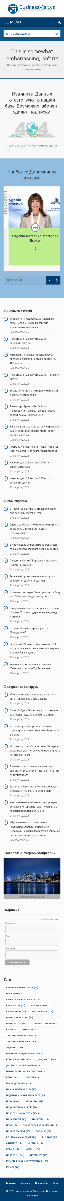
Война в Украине (18, 1059)
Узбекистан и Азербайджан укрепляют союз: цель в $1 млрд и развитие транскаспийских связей (33, 323)
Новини (13, 1101)
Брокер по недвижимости (24, 1053)
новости (15, 1155)
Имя (7, 936)
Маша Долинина (18, 1083)
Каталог (25, 1183)
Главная (11, 1183)
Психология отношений (40, 1125)
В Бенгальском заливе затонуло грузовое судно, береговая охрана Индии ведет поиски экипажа (34, 430)
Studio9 (29, 1029)
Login (59, 22)
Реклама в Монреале (21, 1137)
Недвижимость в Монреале (25, 1095)
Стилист (14, 1143)
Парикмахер (16, 1119)
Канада (13, 1077)
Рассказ (43, 1131)
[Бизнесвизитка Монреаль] (32, 9)
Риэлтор (49, 1137)
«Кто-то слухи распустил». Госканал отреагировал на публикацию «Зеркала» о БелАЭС (35, 730)
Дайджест (46, 1059)
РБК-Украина (17, 501)
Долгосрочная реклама (23, 1065)
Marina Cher (42, 1011)
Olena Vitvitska (45, 1023)
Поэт (11, 1125)
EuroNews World (19, 311)
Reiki (11, 1029)
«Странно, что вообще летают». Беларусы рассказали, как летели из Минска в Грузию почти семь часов (35, 750)
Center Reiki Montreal (22, 987)
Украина (35, 1143)
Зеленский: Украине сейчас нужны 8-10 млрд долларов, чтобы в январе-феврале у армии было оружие (34, 648)
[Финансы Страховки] (32, 227)
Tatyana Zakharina (21, 1041)
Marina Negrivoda (19, 1017)
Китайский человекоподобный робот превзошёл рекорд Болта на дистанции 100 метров (33, 359)
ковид (12, 1149)
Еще (55, 1183)
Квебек (32, 1077)
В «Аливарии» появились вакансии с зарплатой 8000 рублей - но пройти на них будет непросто (34, 770)
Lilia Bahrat (16, 1011)
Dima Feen (14, 993)
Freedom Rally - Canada (22, 999)
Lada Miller (15, 1005)
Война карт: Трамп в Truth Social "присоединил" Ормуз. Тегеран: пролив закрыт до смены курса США (32, 410)
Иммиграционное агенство (25, 1071)
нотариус (38, 1155)
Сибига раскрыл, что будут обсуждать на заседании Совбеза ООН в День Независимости (34, 528)
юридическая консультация (27, 1161)
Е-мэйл (10, 923)
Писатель (40, 1119)
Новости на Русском (22, 1113)
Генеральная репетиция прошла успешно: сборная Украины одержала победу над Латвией (34, 612)
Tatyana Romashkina (21, 1035)
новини (32, 1149)
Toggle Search (20, 33)
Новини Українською (22, 1107)
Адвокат (14, 1047)
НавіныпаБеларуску (21, 1089)
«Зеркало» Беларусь (22, 687)
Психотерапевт (18, 1131)
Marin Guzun (16, 1023)
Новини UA (41, 1183)
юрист (12, 1167)
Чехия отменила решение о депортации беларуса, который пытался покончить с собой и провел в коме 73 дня (33, 806)
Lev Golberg (40, 1005)
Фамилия (10, 948)
